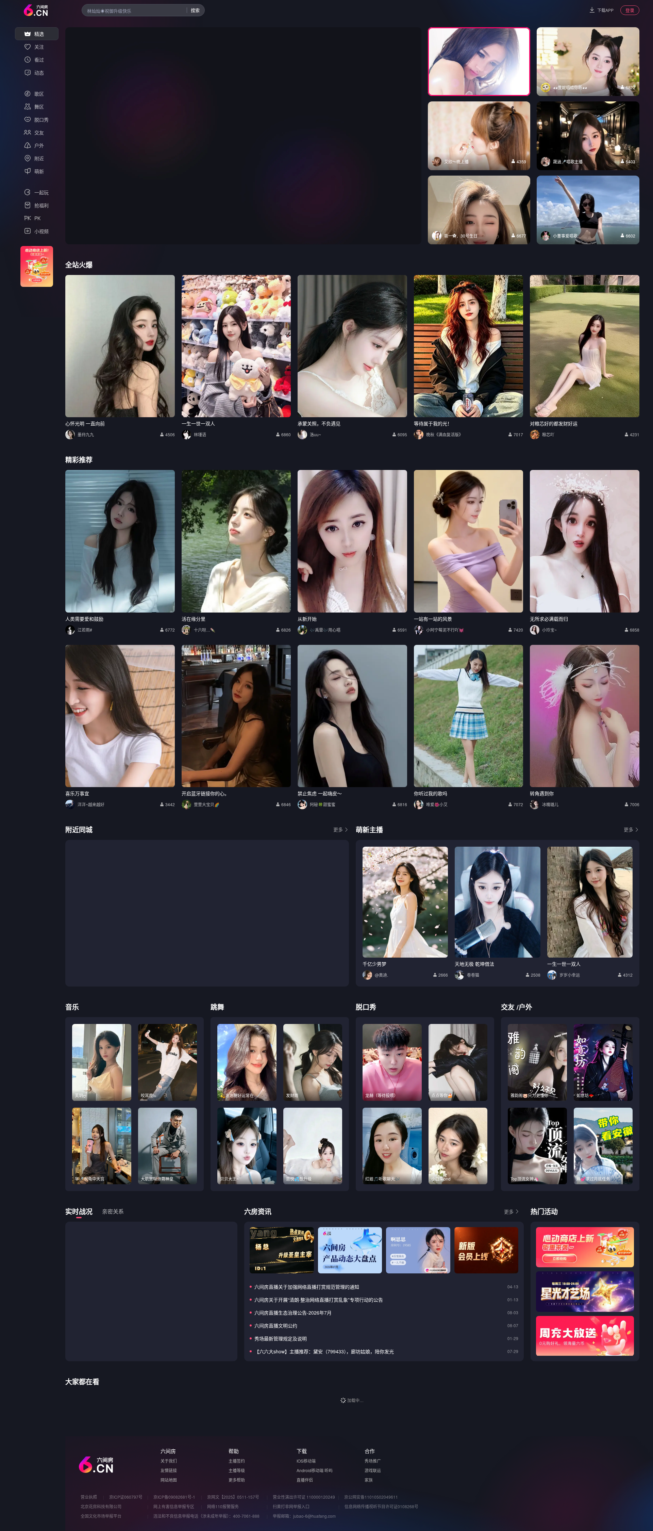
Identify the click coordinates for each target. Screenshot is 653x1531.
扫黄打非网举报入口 (291, 1506)
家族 (369, 1480)
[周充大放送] (585, 1336)
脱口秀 (366, 1007)
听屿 (328, 1470)
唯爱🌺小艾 (437, 804)
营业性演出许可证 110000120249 (304, 1497)
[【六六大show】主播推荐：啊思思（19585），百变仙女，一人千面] (418, 1250)
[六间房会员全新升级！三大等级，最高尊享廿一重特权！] (486, 1250)
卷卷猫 (473, 975)
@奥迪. (381, 975)
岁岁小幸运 (569, 975)
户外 (525, 1007)
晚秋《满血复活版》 (444, 434)
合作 (370, 1450)
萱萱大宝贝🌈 (206, 804)
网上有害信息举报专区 (173, 1506)
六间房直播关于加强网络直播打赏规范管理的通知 (306, 1286)
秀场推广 (373, 1461)
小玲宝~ (549, 630)
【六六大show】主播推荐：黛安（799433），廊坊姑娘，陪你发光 (324, 1351)
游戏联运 (373, 1470)
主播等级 (237, 1470)
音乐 (72, 1007)
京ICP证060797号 (126, 1497)
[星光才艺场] (585, 1291)
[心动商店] (585, 1247)
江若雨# (85, 630)
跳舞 (217, 1007)
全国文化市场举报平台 (101, 1516)
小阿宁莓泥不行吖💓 (445, 630)
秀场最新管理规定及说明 (280, 1338)
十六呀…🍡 (204, 630)
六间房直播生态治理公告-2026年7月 (293, 1312)
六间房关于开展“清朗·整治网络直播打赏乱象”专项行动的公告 (318, 1299)
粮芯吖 (548, 434)
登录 (629, 10)
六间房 (168, 1450)
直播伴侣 (305, 1480)
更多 (338, 829)
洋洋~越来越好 (91, 804)
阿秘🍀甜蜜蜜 (322, 804)
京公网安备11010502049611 (371, 1497)
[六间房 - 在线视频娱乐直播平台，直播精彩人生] (36, 10)
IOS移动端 (306, 1461)
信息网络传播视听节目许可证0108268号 (381, 1506)
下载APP (605, 10)
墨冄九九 (86, 434)
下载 (302, 1450)
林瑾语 (200, 434)
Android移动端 (310, 1470)
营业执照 (89, 1497)
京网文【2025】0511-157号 (233, 1497)
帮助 (234, 1450)
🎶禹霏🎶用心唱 (325, 630)
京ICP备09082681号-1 (174, 1497)
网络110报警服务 (223, 1506)
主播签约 (237, 1461)
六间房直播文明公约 (275, 1325)
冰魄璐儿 (550, 804)
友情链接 (169, 1470)
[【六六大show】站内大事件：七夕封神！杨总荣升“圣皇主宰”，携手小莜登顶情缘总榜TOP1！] (282, 1250)
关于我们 (169, 1461)
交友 (508, 1007)
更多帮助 (237, 1480)
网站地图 (169, 1480)
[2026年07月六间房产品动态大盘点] (350, 1250)
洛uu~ (315, 434)
